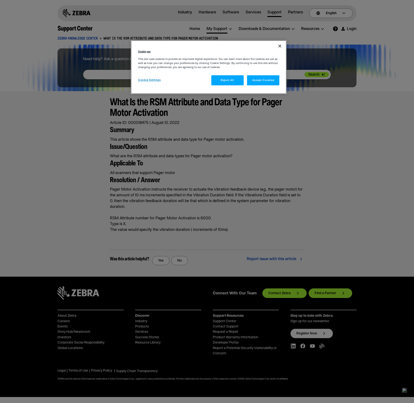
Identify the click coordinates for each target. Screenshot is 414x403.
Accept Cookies (263, 80)
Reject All (227, 80)
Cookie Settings (149, 80)
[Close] (280, 46)
